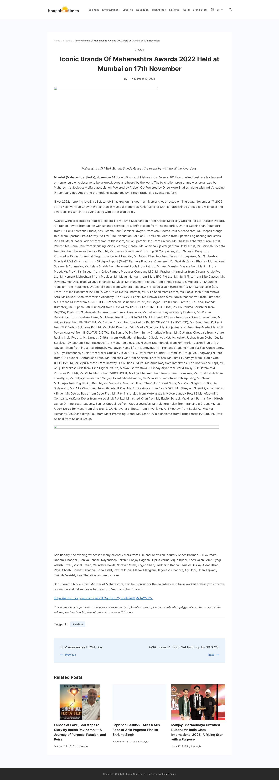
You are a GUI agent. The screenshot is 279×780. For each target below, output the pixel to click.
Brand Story (200, 9)
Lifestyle (128, 9)
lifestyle (77, 624)
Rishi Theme (169, 774)
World (186, 9)
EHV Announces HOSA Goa (81, 647)
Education (142, 9)
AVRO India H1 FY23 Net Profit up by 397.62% (184, 647)
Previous (70, 654)
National (174, 9)
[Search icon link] (229, 9)
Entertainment (110, 9)
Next (211, 654)
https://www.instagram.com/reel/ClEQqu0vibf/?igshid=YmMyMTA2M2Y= (103, 598)
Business (93, 9)
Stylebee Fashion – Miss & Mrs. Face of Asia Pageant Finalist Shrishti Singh (137, 730)
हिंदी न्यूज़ (215, 9)
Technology (159, 9)
